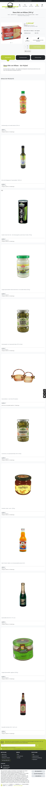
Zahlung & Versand (6, 757)
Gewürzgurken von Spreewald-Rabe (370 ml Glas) (12, 344)
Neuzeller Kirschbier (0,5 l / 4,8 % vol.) (9, 727)
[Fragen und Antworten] (44, 390)
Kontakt (18, 757)
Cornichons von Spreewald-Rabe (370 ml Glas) (11, 453)
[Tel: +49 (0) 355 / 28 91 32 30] (44, 393)
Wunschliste (28, 51)
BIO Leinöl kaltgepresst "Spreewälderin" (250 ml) (12, 180)
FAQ (18, 754)
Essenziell (5, 784)
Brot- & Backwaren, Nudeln (30, 14)
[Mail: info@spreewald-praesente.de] (44, 396)
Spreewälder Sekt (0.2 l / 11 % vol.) (8, 617)
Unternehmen (20, 756)
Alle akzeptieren (38, 771)
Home (9, 14)
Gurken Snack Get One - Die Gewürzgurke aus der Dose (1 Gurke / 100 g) (17, 235)
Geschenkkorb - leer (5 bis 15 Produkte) (10, 399)
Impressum (34, 759)
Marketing (17, 784)
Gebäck (37, 14)
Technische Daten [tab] (23, 57)
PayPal (4, 785)
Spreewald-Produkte (20, 14)
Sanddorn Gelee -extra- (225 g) (8, 508)
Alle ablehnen (38, 776)
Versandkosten (34, 26)
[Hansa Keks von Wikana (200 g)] (11, 33)
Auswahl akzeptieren (38, 773)
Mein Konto (4, 754)
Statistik (11, 784)
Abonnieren (37, 745)
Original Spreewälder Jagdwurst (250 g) (10, 672)
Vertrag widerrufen (6, 760)
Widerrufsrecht (35, 756)
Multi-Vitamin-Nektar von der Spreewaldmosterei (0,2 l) (13, 563)
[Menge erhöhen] (27, 46)
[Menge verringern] (27, 48)
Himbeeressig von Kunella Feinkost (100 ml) (11, 125)
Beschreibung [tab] (8, 57)
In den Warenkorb (37, 47)
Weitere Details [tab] (38, 57)
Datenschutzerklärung (37, 757)
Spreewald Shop (13, 14)
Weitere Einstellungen (18, 785)
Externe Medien (25, 784)
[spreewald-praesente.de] (10, 5)
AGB (33, 754)
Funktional (10, 785)
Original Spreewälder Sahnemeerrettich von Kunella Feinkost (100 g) (16, 289)
